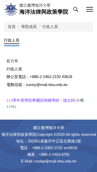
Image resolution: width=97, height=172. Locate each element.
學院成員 (29, 26)
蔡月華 (12, 61)
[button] (76, 10)
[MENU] (89, 9)
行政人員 (50, 26)
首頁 (12, 26)
